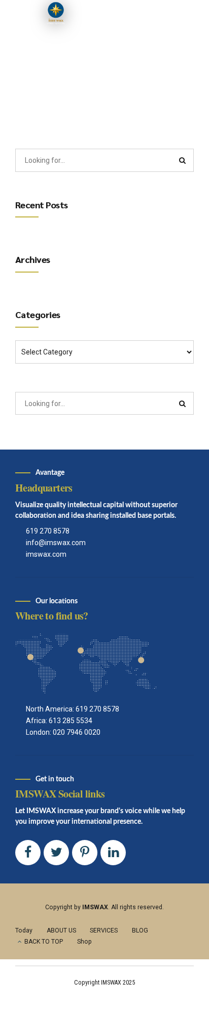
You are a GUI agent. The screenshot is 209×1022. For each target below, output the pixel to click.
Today (23, 930)
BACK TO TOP (43, 941)
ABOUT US (61, 930)
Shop (84, 941)
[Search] (182, 160)
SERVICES (104, 930)
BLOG (140, 930)
